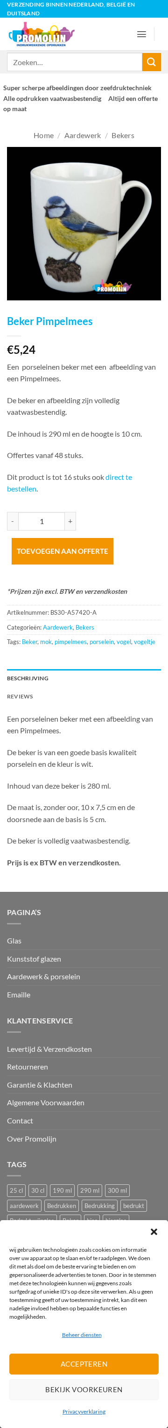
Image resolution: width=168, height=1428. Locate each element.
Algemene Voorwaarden (45, 1102)
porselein (102, 641)
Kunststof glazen (34, 958)
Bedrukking (99, 1205)
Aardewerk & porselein (43, 976)
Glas (14, 940)
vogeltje (144, 641)
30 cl (37, 1190)
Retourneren (27, 1066)
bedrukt (133, 1205)
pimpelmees (71, 641)
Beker (29, 641)
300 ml (117, 1190)
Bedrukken (61, 1205)
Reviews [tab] (20, 696)
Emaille (18, 994)
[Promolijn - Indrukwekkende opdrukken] (45, 34)
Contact (20, 1120)
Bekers (123, 135)
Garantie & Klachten (39, 1084)
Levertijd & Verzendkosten (49, 1048)
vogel (124, 641)
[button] (154, 1231)
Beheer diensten (82, 1334)
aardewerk (24, 1205)
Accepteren (84, 1364)
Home (44, 135)
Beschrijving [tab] (28, 678)
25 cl (16, 1190)
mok (46, 641)
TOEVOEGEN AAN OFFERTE (62, 551)
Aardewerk (82, 135)
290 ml (89, 1190)
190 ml (62, 1190)
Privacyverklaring (84, 1411)
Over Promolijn (31, 1138)
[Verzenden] (151, 62)
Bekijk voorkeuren (84, 1389)
